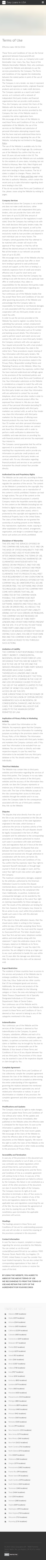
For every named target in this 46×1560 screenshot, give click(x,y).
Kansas (10, 1376)
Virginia (11, 1505)
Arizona (11, 1322)
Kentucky (11, 1380)
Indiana (11, 1368)
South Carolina (13, 1480)
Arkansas (11, 1326)
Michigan (11, 1401)
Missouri (11, 1413)
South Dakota (13, 1484)
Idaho (10, 1359)
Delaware (11, 1343)
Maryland (11, 1393)
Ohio (10, 1455)
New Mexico (13, 1438)
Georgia (11, 1351)
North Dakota (13, 1451)
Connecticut (12, 1339)
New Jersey (12, 1434)
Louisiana (11, 1384)
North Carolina (13, 1447)
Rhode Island (13, 1476)
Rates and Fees (27, 176)
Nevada (11, 1426)
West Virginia (13, 1513)
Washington (12, 1509)
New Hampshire (14, 1430)
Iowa (10, 1372)
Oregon (11, 1463)
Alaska (10, 1318)
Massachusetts (13, 1397)
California (11, 1330)
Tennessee (12, 1488)
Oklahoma (12, 1459)
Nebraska (11, 1422)
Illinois (10, 1364)
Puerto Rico (12, 1472)
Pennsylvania (13, 1467)
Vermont (11, 1501)
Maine (10, 1389)
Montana (11, 1418)
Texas (10, 1492)
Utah (10, 1496)
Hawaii (10, 1355)
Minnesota (12, 1405)
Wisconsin (12, 1517)
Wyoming (11, 1521)
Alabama (11, 1314)
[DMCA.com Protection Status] (11, 1555)
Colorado (11, 1335)
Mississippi (12, 1409)
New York (11, 1442)
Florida (10, 1347)
